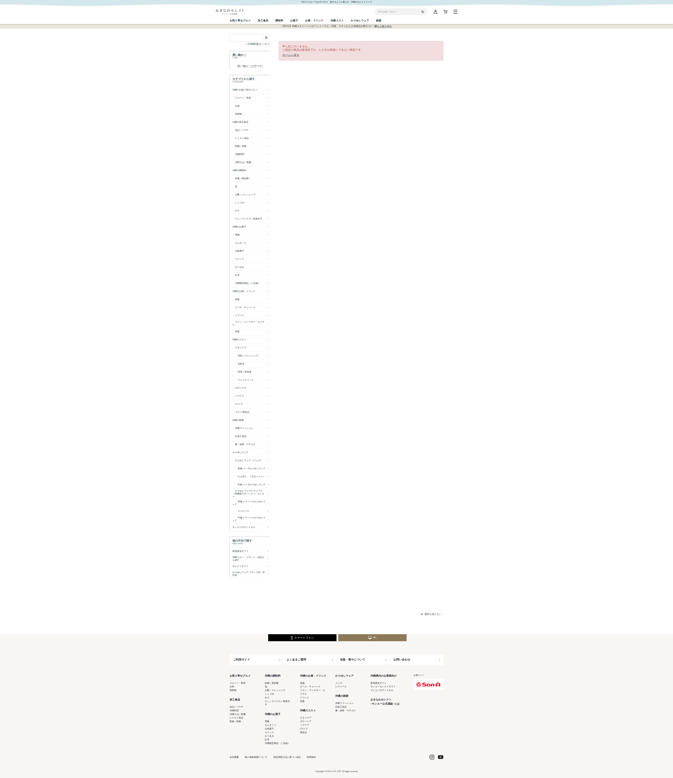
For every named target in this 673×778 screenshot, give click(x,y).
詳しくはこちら (383, 26)
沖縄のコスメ (308, 710)
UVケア (304, 728)
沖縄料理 (234, 710)
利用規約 (311, 757)
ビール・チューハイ (310, 686)
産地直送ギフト (378, 683)
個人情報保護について (256, 757)
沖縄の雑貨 (341, 695)
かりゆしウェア (344, 675)
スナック (269, 732)
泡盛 (302, 683)
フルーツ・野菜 (238, 683)
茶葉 (302, 701)
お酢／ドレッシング (275, 690)
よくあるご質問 (296, 659)
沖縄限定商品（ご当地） (277, 743)
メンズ (338, 683)
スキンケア (305, 717)
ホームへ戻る (290, 55)
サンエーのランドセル (382, 690)
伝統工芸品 (341, 706)
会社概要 (234, 757)
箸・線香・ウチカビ (345, 710)
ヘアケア (304, 725)
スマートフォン (304, 637)
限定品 (303, 732)
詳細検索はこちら (258, 43)
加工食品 (235, 699)
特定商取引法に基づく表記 (287, 757)
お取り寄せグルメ (240, 675)
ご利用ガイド (241, 659)
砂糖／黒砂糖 (271, 683)
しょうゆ (269, 694)
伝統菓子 (269, 728)
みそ (267, 697)
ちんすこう (270, 725)
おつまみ (269, 736)
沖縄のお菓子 (273, 714)
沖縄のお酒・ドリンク (313, 675)
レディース (341, 686)
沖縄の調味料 (273, 675)
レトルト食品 (236, 717)
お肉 (232, 686)
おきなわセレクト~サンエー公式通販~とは (385, 701)
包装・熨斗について (352, 659)
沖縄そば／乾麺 (238, 714)
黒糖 (267, 721)
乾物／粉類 (235, 721)
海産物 (233, 690)
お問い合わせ (401, 659)
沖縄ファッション (344, 703)
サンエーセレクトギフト (383, 686)
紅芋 (267, 739)
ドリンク (304, 697)
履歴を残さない (433, 614)
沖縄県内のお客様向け (384, 675)
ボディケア (305, 721)
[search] (424, 11)
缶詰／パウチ (236, 706)
